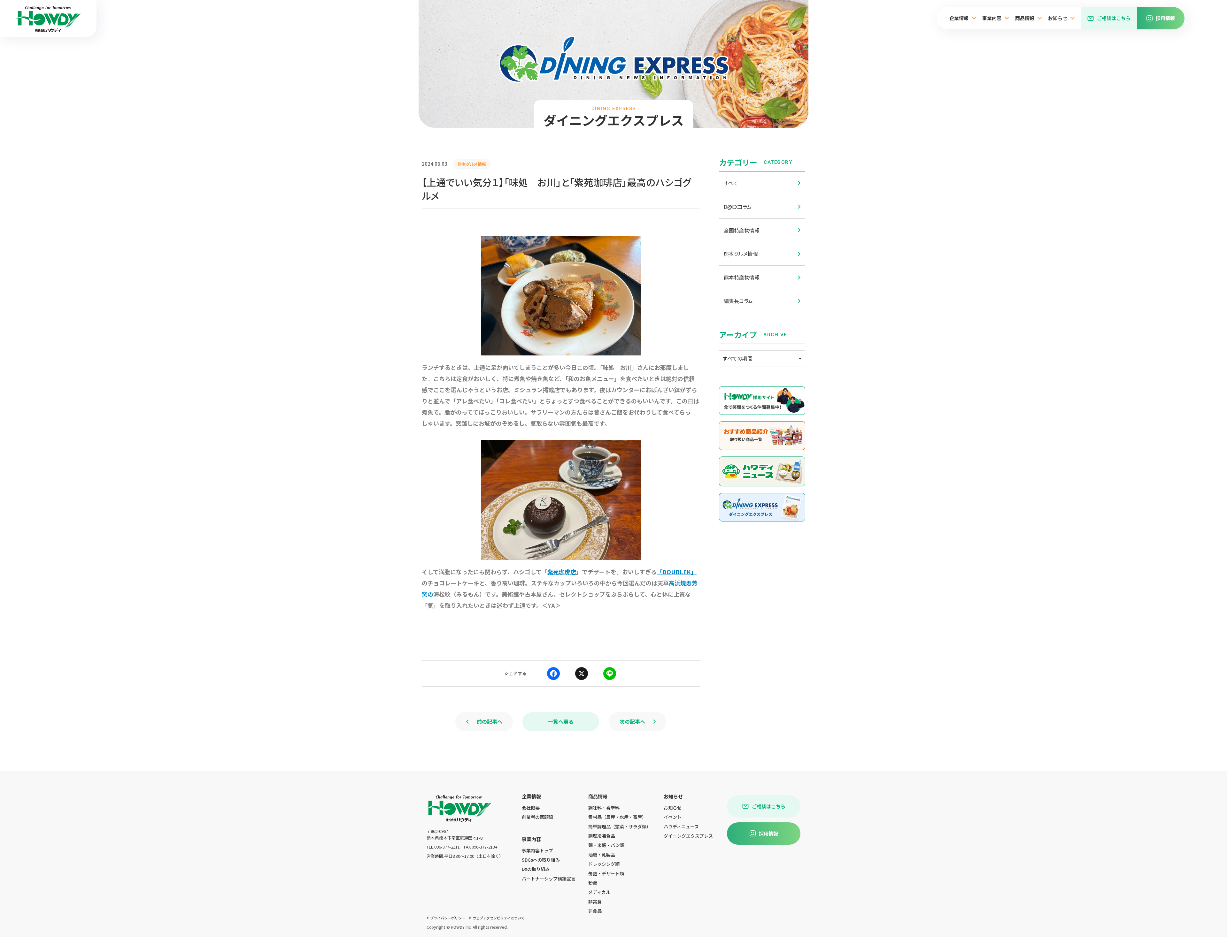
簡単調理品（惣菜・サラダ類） (619, 826)
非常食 (595, 901)
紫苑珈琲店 (561, 572)
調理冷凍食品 (601, 836)
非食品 (595, 911)
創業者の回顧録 (537, 817)
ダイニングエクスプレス (688, 836)
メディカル (599, 892)
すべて (731, 183)
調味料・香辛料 (604, 807)
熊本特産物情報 (742, 277)
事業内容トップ (537, 850)
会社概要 (531, 807)
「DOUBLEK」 (677, 572)
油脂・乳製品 (601, 854)
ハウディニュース (681, 826)
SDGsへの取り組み (541, 860)
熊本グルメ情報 (741, 253)
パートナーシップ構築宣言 (548, 878)
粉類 (592, 883)
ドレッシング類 (604, 864)
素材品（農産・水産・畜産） (617, 817)
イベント (673, 817)
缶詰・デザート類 (606, 873)
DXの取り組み (536, 869)
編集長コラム (738, 301)
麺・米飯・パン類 (606, 845)
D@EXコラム (738, 206)
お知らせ (673, 807)
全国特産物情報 (742, 230)
